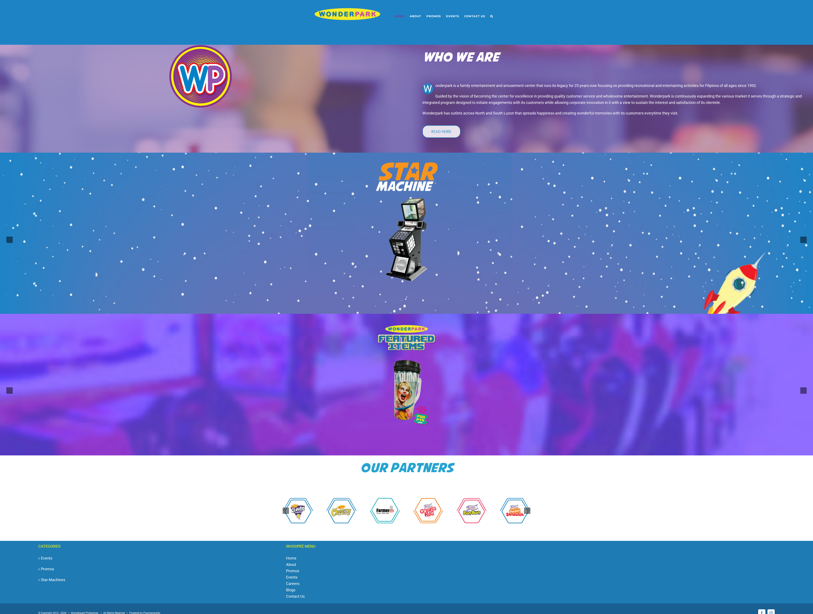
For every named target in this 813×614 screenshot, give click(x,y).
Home (291, 558)
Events (46, 558)
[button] (491, 16)
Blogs (290, 590)
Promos (47, 569)
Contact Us (295, 596)
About (291, 564)
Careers (292, 584)
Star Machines (53, 580)
